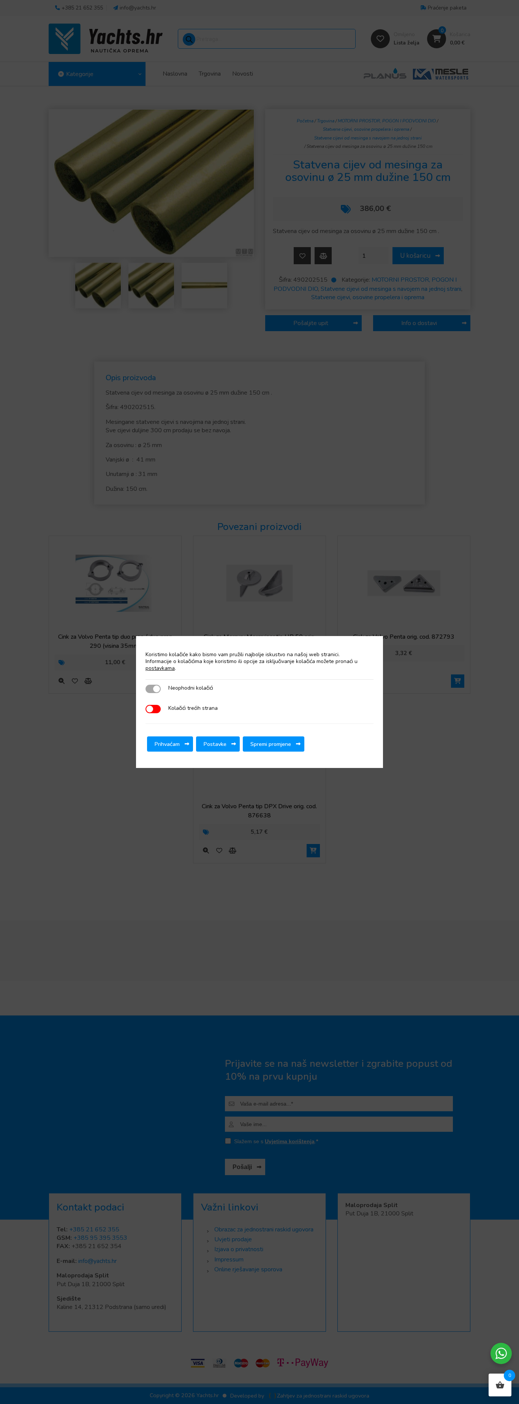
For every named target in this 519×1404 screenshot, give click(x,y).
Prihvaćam (167, 744)
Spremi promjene (270, 744)
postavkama (160, 668)
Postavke (215, 744)
